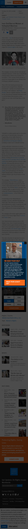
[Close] (25, 243)
